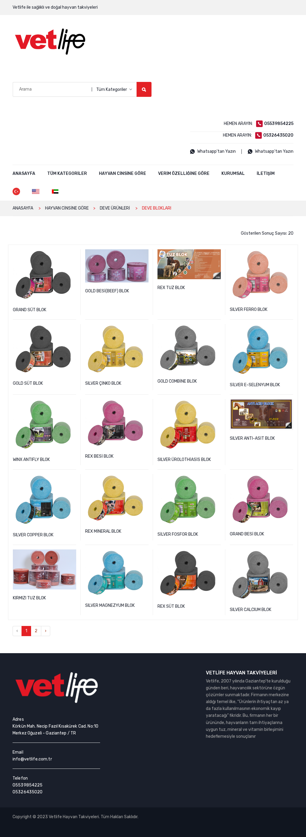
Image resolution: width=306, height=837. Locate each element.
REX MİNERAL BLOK (145, 479)
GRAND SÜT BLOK (72, 254)
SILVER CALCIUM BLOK (289, 554)
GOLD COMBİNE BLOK (217, 329)
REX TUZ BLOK (217, 254)
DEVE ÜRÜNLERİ (115, 208)
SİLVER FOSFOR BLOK (217, 479)
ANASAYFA (23, 208)
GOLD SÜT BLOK (72, 329)
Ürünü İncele (117, 302)
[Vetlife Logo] (50, 41)
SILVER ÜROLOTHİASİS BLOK (217, 404)
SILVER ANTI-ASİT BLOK (289, 404)
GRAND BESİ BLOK (289, 479)
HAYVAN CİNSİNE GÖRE (67, 208)
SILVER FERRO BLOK (289, 254)
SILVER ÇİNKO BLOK (145, 329)
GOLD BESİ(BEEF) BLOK (145, 254)
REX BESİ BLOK (145, 404)
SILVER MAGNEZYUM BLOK (145, 554)
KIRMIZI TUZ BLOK (72, 554)
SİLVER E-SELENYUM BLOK (289, 329)
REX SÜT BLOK (217, 554)
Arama (144, 89)
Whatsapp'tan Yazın (216, 151)
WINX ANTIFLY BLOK (72, 404)
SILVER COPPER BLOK (72, 479)
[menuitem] (24, 174)
